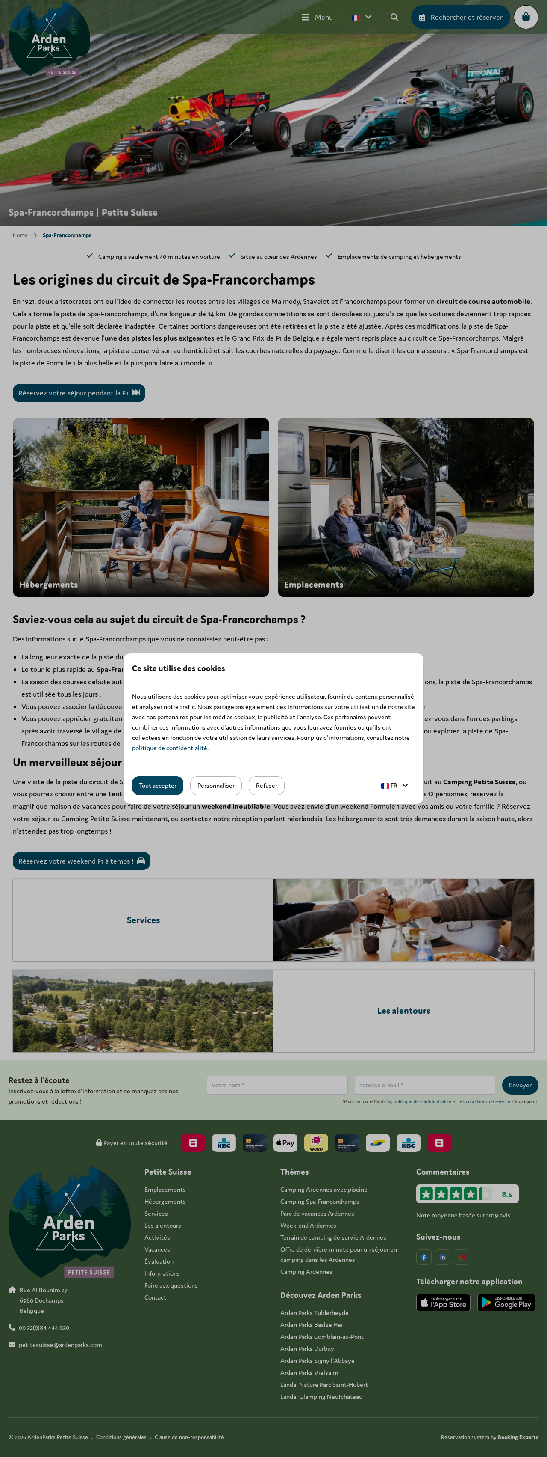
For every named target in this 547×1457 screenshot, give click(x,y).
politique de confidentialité (169, 748)
